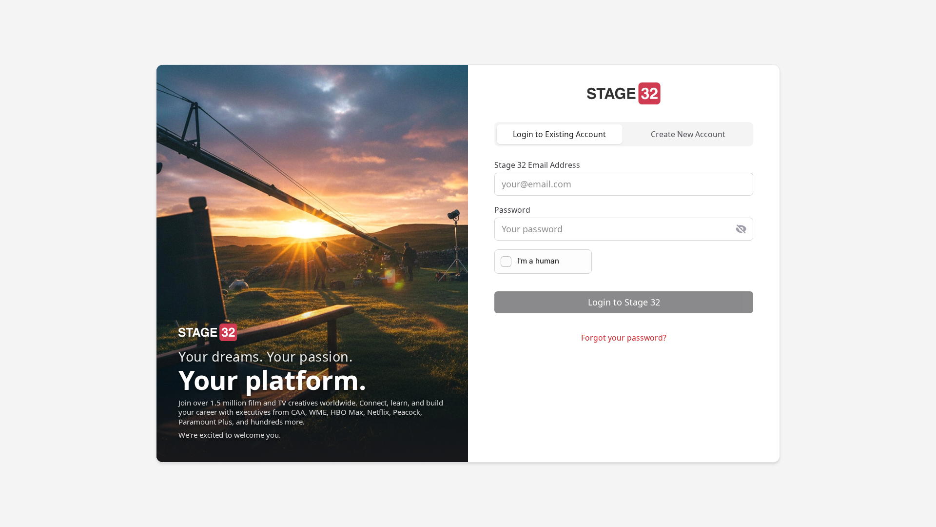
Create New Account (688, 134)
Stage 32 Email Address (537, 165)
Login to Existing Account (559, 134)
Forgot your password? (623, 337)
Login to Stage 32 (624, 302)
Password (512, 209)
